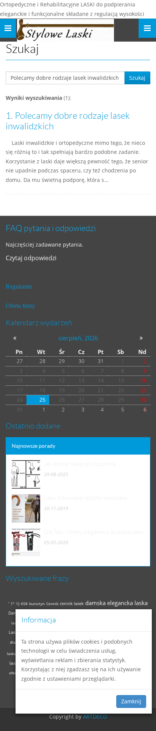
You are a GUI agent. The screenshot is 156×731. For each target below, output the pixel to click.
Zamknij (131, 701)
